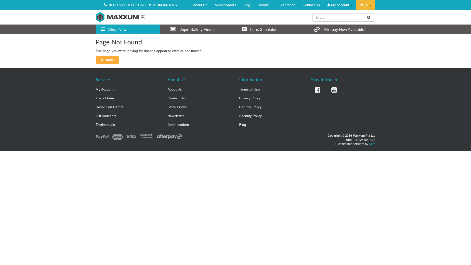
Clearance (287, 5)
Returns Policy (250, 107)
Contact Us (311, 5)
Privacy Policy (250, 98)
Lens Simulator (262, 29)
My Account (105, 89)
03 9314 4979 (169, 5)
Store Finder (177, 107)
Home (109, 60)
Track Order (105, 98)
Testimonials (105, 125)
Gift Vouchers (106, 116)
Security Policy (250, 116)
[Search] (369, 17)
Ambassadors (225, 5)
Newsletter (176, 116)
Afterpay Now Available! (344, 29)
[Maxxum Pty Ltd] (120, 17)
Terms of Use (249, 89)
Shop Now (117, 29)
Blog (246, 5)
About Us (200, 5)
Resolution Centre (110, 107)
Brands (264, 5)
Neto (372, 144)
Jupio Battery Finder (197, 29)
